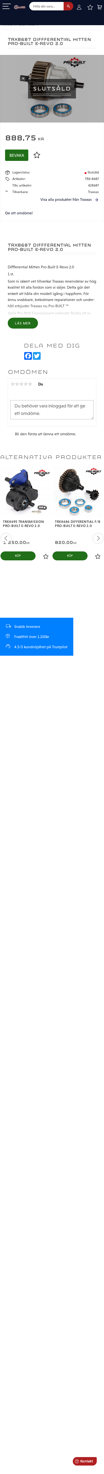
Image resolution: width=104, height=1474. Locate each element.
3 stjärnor (21, 384)
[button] (6, 6)
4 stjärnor (25, 384)
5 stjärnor (30, 384)
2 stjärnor (17, 384)
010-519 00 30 (20, 15)
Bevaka (16, 155)
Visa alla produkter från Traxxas (66, 199)
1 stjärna (12, 384)
